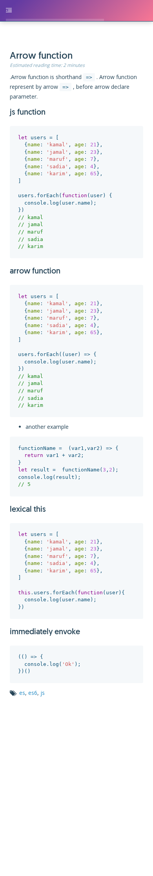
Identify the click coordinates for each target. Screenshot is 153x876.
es (32, 667)
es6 (42, 667)
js (52, 667)
